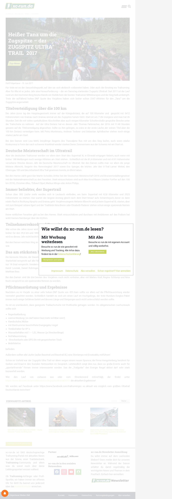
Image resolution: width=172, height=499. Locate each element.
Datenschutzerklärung (69, 254)
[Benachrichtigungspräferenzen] (4, 493)
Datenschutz (71, 270)
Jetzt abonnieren (97, 252)
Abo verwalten (88, 270)
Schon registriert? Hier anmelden (114, 270)
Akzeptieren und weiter (52, 260)
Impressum (57, 270)
